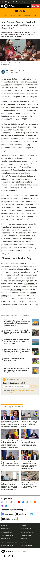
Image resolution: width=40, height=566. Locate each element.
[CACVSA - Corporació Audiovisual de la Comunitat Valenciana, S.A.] (14, 556)
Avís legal (23, 542)
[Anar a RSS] (10, 506)
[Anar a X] (7, 502)
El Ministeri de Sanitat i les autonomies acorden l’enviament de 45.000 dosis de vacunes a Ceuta (29, 485)
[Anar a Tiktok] (15, 502)
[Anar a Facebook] (2, 502)
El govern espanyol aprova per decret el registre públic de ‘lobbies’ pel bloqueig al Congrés (29, 424)
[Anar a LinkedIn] (6, 506)
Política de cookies (26, 545)
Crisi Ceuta (16, 2)
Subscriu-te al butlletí (7, 535)
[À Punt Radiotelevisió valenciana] (11, 551)
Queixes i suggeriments (27, 532)
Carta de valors (5, 538)
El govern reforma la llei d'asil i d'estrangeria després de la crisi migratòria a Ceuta (10, 463)
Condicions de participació (9, 542)
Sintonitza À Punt (26, 528)
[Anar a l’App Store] (21, 514)
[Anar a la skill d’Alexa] (31, 514)
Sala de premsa (5, 528)
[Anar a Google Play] (7, 514)
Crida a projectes (26, 535)
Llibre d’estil (24, 538)
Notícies (20, 10)
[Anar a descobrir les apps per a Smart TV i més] (9, 519)
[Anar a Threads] (27, 502)
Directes (35, 6)
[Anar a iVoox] (35, 502)
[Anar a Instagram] (11, 502)
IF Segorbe (8, 2)
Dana (19, 15)
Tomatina (34, 2)
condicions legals (19, 390)
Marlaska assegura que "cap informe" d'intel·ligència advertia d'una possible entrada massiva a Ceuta (29, 443)
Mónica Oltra (29, 284)
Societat (12, 15)
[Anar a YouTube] (19, 502)
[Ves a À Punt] (9, 6)
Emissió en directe (6, 532)
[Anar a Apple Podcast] (2, 506)
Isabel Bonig (16, 290)
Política (5, 15)
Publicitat (23, 525)
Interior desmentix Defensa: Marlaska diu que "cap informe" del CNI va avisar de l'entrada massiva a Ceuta (10, 424)
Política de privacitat (7, 545)
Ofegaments (25, 2)
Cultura (35, 15)
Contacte (4, 525)
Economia (27, 15)
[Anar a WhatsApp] (31, 502)
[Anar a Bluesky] (23, 502)
